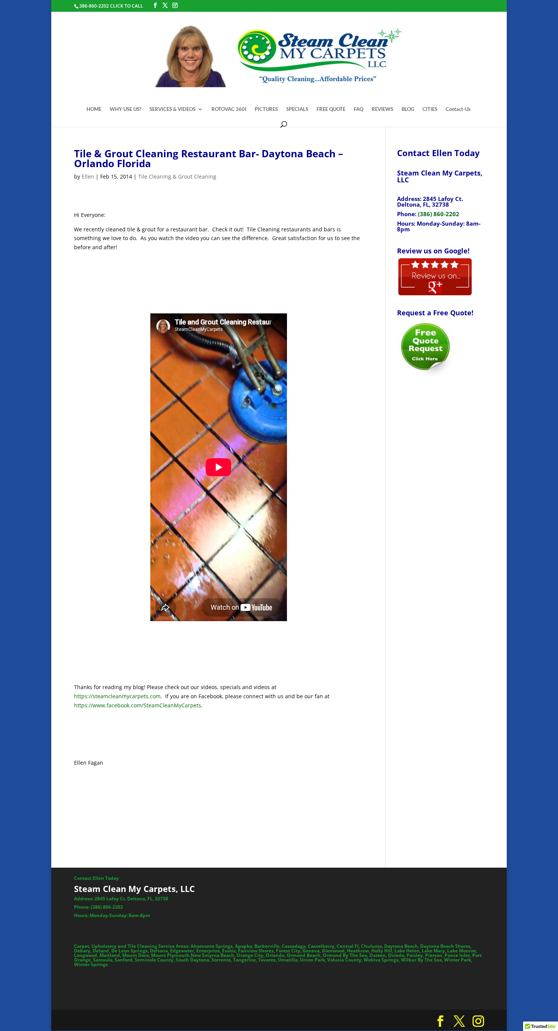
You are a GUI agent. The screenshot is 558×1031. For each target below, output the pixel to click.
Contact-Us (458, 109)
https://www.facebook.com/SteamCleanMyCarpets (137, 705)
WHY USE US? (125, 109)
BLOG (408, 109)
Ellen (88, 176)
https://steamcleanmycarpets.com (117, 696)
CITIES (429, 109)
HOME (94, 109)
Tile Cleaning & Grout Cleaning (177, 176)
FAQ (358, 109)
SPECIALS (297, 109)
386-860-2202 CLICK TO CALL (111, 6)
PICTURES (266, 109)
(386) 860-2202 (438, 214)
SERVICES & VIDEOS (172, 109)
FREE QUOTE (331, 109)
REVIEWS (382, 109)
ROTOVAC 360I (228, 109)
